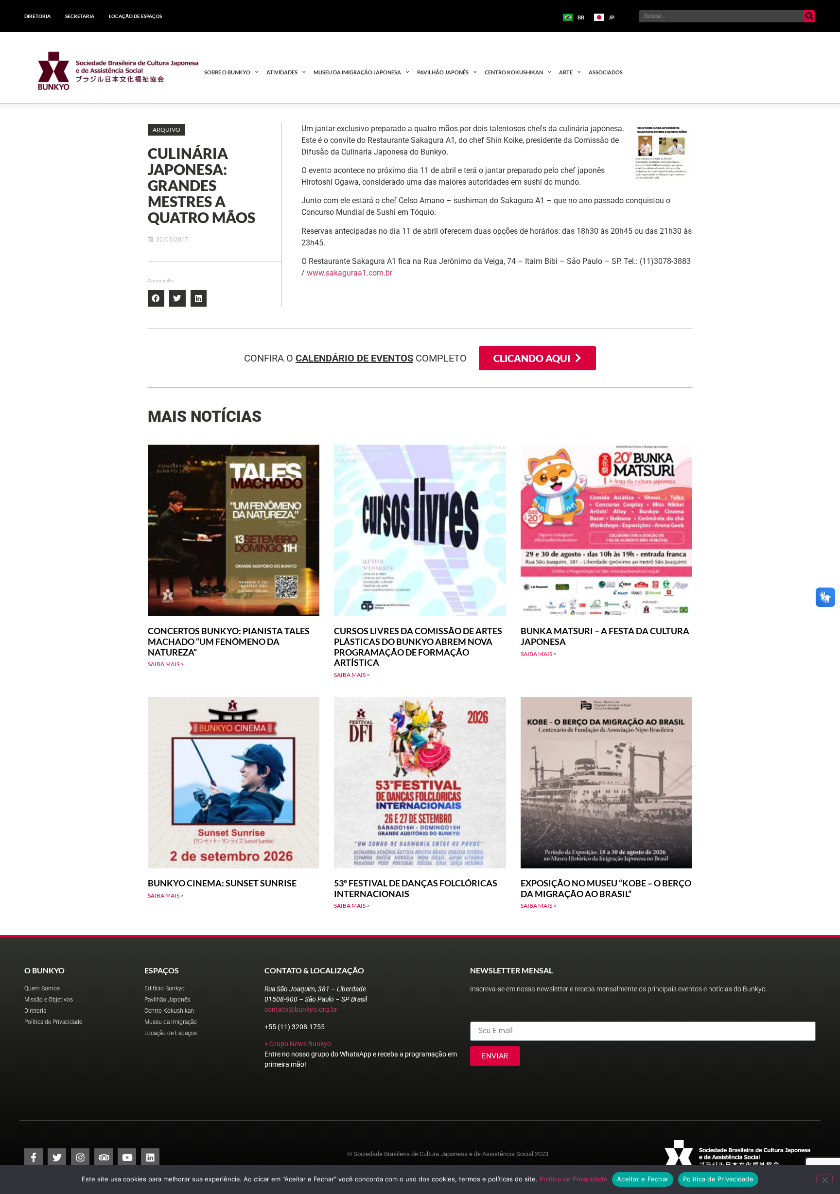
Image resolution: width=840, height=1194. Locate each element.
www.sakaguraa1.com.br (349, 272)
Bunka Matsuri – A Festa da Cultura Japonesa (605, 636)
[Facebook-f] (33, 1157)
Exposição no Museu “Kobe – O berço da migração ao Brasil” (606, 888)
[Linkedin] (150, 1157)
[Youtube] (127, 1157)
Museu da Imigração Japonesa (357, 72)
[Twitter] (57, 1157)
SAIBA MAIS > (166, 664)
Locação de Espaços (135, 16)
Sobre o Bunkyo (227, 72)
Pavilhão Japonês (443, 72)
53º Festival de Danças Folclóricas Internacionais (415, 888)
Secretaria (79, 16)
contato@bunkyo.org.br (300, 1009)
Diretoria (37, 16)
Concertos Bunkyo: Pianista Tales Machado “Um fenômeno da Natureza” (229, 641)
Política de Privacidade (573, 1179)
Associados (606, 72)
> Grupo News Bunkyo (297, 1044)
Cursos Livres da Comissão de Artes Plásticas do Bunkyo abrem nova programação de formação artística (418, 646)
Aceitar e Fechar (642, 1179)
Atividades (282, 72)
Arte (566, 72)
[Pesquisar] (809, 16)
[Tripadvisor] (103, 1157)
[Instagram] (80, 1157)
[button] (166, 130)
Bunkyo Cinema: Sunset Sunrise (222, 883)
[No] (824, 1179)
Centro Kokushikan (514, 72)
